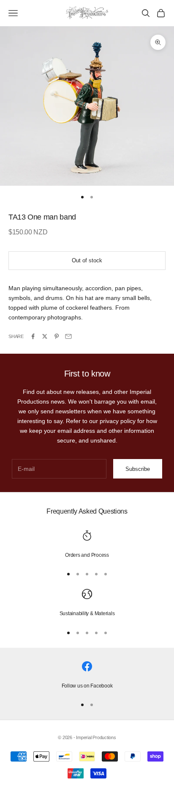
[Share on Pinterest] (56, 336)
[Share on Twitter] (44, 336)
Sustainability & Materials (87, 613)
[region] (87, 545)
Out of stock (87, 260)
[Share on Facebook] (33, 336)
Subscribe (137, 469)
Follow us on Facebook (87, 686)
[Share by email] (68, 336)
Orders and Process (87, 555)
